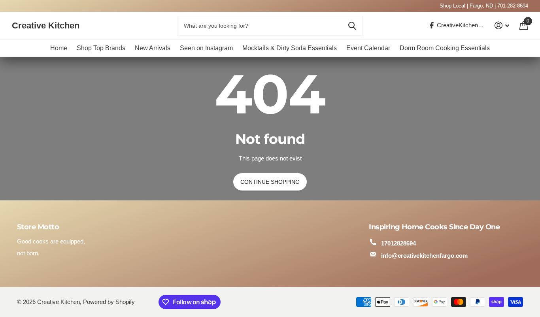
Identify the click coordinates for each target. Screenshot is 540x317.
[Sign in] (502, 25)
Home (58, 48)
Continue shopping (270, 182)
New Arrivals (152, 48)
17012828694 (398, 243)
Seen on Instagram (206, 48)
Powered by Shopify (109, 302)
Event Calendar (368, 48)
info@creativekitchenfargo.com (424, 255)
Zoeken (352, 26)
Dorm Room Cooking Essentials (445, 48)
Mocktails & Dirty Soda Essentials (289, 48)
